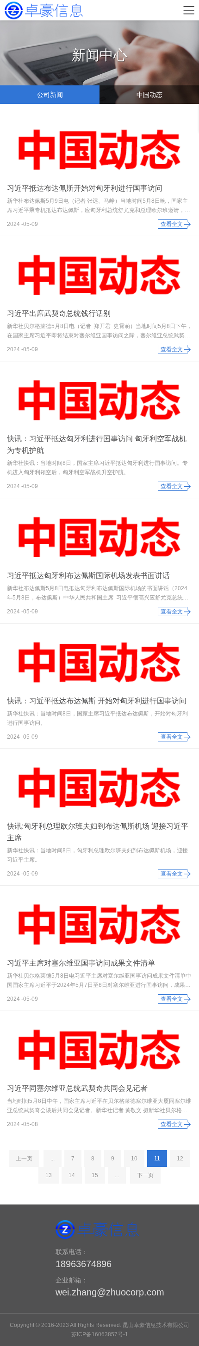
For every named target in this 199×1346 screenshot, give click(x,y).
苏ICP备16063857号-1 (99, 1334)
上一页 (24, 1158)
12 (180, 1158)
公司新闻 (50, 94)
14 (71, 1175)
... (52, 1158)
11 (157, 1158)
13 (48, 1175)
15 (95, 1175)
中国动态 (149, 94)
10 (134, 1158)
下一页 (145, 1175)
